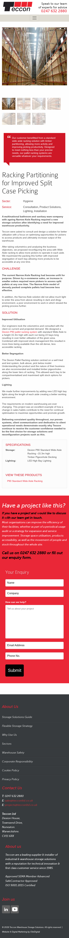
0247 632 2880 (54, 11)
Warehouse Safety (13, 752)
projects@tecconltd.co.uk (21, 805)
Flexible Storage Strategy (17, 726)
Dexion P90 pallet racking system (19, 332)
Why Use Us (9, 734)
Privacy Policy (10, 779)
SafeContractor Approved (21, 880)
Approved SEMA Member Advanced (27, 876)
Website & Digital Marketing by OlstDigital (21, 932)
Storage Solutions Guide (17, 717)
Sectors (6, 743)
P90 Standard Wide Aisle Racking (25, 481)
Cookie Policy (10, 770)
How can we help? (16, 602)
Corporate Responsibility (17, 761)
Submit (14, 670)
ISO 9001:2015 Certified (20, 885)
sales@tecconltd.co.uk (19, 800)
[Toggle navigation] (34, 18)
